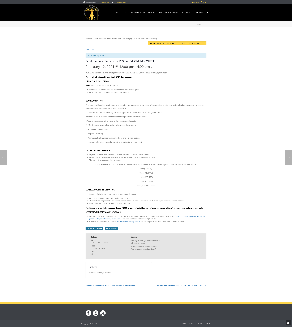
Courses (124, 13)
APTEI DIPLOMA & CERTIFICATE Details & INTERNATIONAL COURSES (177, 43)
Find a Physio (186, 13)
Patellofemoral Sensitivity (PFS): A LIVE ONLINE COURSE (181, 285)
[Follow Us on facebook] (88, 313)
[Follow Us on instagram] (95, 313)
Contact (207, 324)
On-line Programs (171, 13)
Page (204, 24)
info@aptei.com (120, 2)
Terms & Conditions (195, 324)
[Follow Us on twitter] (103, 313)
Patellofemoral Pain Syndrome (128, 221)
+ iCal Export (111, 228)
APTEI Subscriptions (138, 13)
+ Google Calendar (94, 228)
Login (204, 2)
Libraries (151, 13)
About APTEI (198, 13)
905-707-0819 (105, 2)
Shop (160, 13)
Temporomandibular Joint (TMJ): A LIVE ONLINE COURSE (110, 285)
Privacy (184, 324)
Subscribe (196, 2)
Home (116, 13)
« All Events (90, 49)
